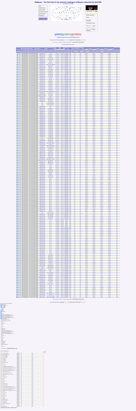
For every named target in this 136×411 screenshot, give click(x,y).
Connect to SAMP (89, 11)
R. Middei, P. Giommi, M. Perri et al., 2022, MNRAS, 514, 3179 (68, 37)
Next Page (59, 42)
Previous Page (55, 42)
